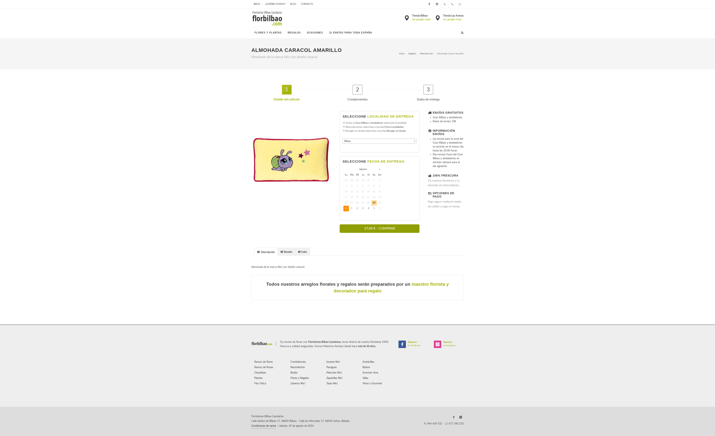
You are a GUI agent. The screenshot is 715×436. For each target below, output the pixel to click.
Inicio (257, 4)
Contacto (307, 4)
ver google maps (421, 19)
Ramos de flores (263, 362)
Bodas (294, 372)
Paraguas (331, 367)
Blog (293, 4)
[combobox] (380, 141)
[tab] (266, 251)
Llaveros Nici (297, 383)
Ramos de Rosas (263, 367)
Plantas (258, 378)
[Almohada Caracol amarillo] (291, 164)
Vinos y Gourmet (372, 383)
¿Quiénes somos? (275, 4)
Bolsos (366, 367)
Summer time (370, 372)
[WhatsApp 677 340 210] (460, 4)
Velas (365, 378)
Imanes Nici (333, 362)
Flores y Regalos (299, 378)
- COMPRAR (379, 228)
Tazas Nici (332, 383)
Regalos (412, 53)
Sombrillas (368, 362)
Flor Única (260, 383)
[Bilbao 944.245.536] (444, 4)
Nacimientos (297, 367)
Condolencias (298, 362)
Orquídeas (260, 372)
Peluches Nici (426, 53)
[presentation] (266, 252)
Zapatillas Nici (334, 378)
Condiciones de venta (263, 426)
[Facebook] (429, 4)
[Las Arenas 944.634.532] (452, 4)
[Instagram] (437, 4)
